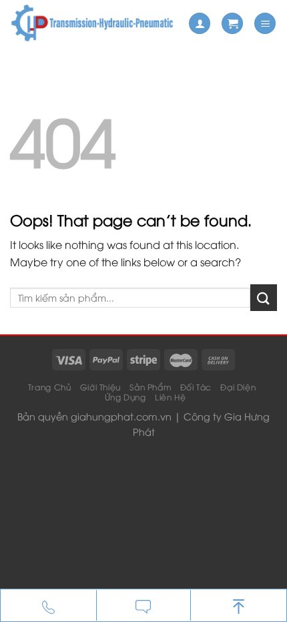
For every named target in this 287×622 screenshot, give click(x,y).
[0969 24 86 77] (48, 606)
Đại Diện (238, 386)
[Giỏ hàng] (232, 24)
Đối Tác (196, 386)
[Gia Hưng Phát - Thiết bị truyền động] (94, 23)
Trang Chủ (49, 386)
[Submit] (263, 297)
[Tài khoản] (199, 24)
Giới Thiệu (100, 386)
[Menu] (265, 24)
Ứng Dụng (125, 396)
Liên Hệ (170, 396)
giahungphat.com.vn (121, 416)
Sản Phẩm (150, 386)
